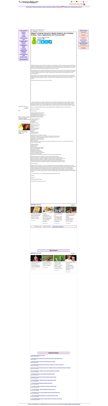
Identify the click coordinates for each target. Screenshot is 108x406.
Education (24, 36)
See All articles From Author (57, 226)
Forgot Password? (83, 40)
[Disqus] (53, 293)
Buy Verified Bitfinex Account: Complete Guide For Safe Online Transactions (47, 398)
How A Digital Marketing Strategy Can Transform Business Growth (45, 395)
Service (23, 43)
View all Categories (24, 59)
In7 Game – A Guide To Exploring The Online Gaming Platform (44, 386)
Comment (39, 39)
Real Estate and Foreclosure (23, 51)
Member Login (67, 6)
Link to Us (80, 6)
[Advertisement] (54, 18)
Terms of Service (76, 404)
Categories (44, 6)
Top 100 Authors (29, 6)
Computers (23, 52)
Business (35, 30)
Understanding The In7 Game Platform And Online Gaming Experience (46, 392)
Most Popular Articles (37, 6)
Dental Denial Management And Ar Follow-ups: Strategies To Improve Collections (47, 364)
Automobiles (23, 48)
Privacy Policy (68, 404)
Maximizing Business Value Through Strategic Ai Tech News (43, 361)
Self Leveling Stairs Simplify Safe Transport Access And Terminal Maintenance (46, 358)
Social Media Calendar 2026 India (38, 355)
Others (23, 47)
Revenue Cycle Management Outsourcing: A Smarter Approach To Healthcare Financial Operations (51, 367)
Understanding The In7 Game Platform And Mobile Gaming (43, 373)
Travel (23, 39)
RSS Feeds (59, 6)
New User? (83, 41)
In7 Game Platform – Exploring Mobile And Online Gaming (43, 389)
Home (73, 1)
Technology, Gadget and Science (24, 41)
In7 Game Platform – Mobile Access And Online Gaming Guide (43, 380)
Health (23, 35)
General (23, 33)
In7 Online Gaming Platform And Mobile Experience (42, 383)
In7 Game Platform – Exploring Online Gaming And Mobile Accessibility (45, 370)
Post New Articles (74, 6)
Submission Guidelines (51, 6)
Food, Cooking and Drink (23, 55)
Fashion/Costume (23, 56)
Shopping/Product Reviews (23, 45)
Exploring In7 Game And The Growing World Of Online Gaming (43, 377)
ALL (31, 30)
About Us (80, 1)
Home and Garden (23, 38)
